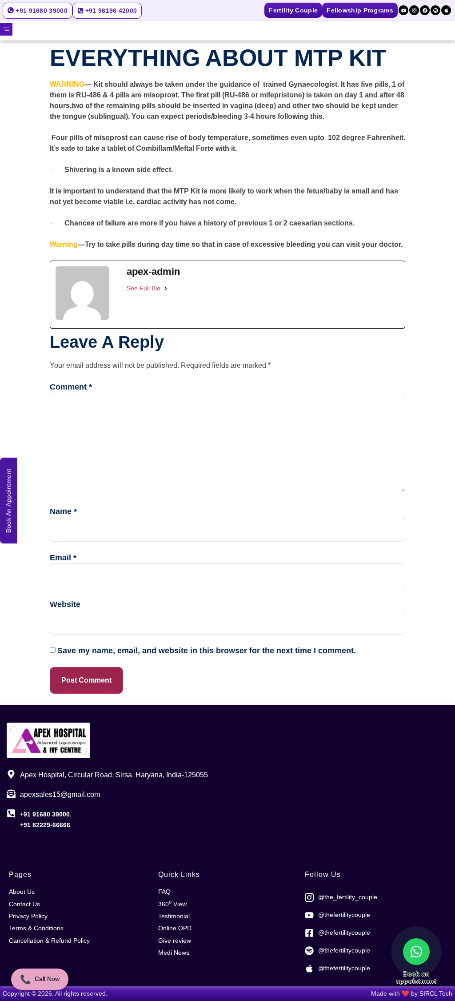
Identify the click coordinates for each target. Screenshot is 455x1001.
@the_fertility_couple (347, 896)
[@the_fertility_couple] (309, 897)
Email (63, 557)
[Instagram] (414, 10)
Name (63, 511)
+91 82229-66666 (45, 824)
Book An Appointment (8, 500)
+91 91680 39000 (45, 814)
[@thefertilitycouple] (309, 915)
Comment (71, 386)
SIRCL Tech (435, 993)
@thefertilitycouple (344, 914)
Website (65, 604)
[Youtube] (403, 10)
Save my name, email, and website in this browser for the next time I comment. (206, 650)
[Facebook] (425, 10)
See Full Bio (143, 288)
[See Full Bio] (165, 288)
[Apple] (446, 10)
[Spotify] (435, 10)
